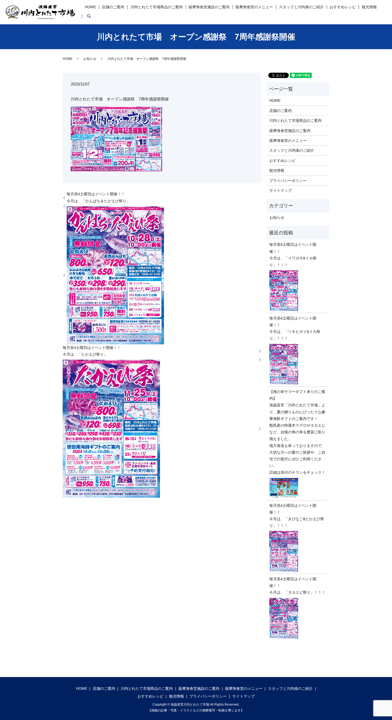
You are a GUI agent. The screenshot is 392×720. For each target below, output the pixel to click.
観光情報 (369, 7)
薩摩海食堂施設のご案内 (209, 7)
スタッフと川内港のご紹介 (301, 7)
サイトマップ (280, 190)
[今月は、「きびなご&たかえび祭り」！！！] (298, 551)
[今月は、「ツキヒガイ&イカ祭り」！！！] (298, 364)
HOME (90, 7)
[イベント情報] (116, 138)
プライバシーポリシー (288, 180)
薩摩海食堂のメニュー (254, 7)
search (89, 16)
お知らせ (89, 59)
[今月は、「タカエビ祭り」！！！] (298, 618)
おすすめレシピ (343, 7)
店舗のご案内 (113, 7)
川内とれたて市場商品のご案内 (156, 7)
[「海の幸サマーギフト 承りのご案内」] (298, 488)
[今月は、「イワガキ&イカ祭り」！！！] (298, 290)
